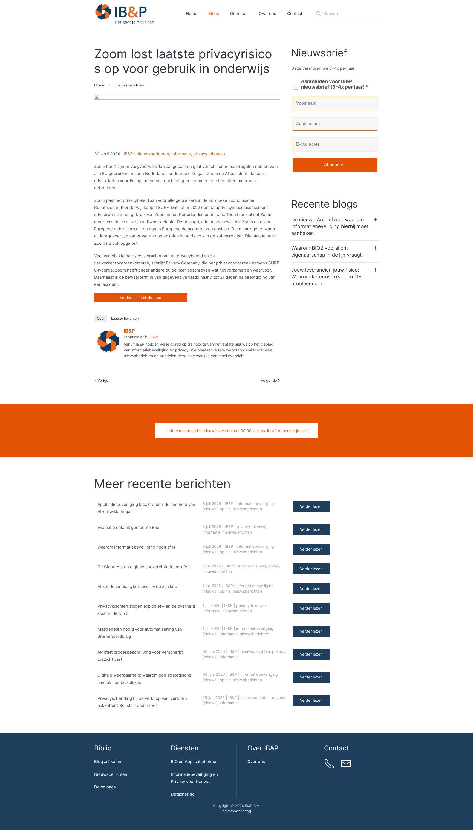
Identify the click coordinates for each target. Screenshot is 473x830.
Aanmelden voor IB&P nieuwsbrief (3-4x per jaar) (334, 84)
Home (191, 13)
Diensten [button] (239, 13)
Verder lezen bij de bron (140, 297)
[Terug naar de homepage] (125, 13)
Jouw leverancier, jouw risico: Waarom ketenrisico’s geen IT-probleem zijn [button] (326, 276)
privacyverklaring (236, 811)
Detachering (183, 794)
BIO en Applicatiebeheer (194, 761)
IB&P (128, 153)
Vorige (102, 380)
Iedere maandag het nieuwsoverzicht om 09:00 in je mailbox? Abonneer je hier (236, 430)
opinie (225, 508)
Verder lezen (311, 506)
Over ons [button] (267, 13)
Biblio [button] (213, 13)
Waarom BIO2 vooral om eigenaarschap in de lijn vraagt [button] (326, 251)
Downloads (105, 787)
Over (101, 318)
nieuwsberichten (153, 153)
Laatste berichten (125, 318)
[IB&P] (108, 340)
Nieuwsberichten (110, 774)
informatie (181, 153)
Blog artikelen (107, 761)
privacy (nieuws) (209, 153)
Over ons (256, 761)
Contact (294, 13)
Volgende (269, 380)
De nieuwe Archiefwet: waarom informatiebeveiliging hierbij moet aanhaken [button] (329, 226)
